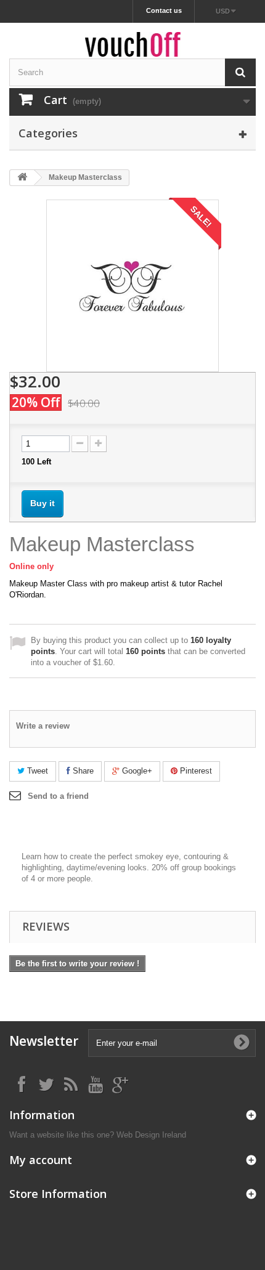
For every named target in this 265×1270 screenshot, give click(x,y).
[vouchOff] (132, 44)
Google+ (136, 770)
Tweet (36, 770)
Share (82, 770)
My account (40, 1159)
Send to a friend (58, 796)
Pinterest (194, 770)
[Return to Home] (22, 177)
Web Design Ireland (151, 1134)
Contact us (164, 10)
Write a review (43, 725)
